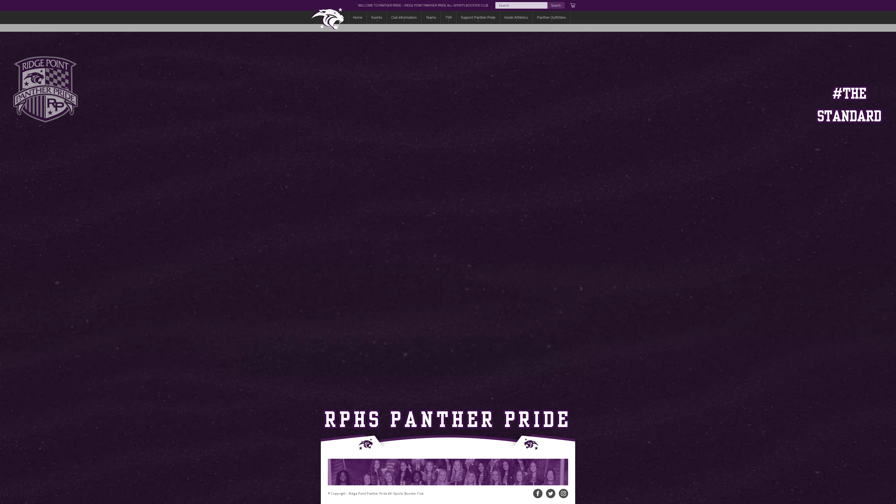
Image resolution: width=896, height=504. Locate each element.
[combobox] (530, 5)
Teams (431, 17)
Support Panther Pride (478, 17)
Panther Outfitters (551, 17)
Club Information (404, 17)
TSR (448, 17)
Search (556, 5)
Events (376, 17)
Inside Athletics (516, 17)
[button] (570, 5)
